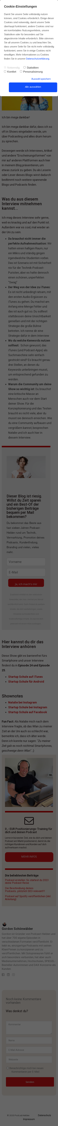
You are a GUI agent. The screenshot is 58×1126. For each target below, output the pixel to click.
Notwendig (13, 67)
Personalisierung (33, 71)
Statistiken (33, 67)
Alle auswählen (33, 86)
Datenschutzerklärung (37, 58)
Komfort (11, 71)
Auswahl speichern (41, 79)
